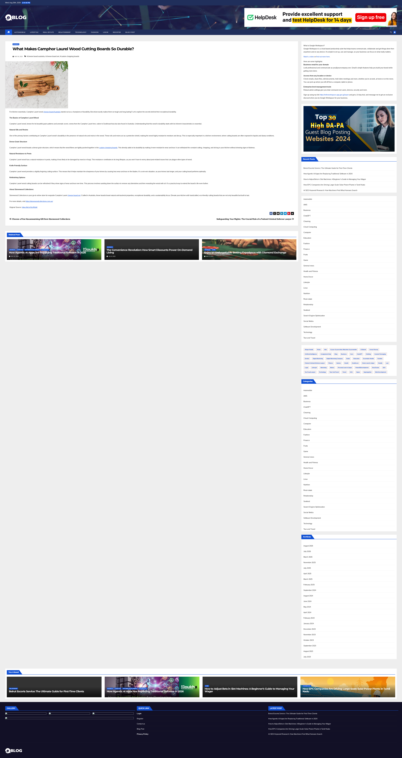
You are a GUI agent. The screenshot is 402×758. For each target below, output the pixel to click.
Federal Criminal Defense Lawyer (315, 363)
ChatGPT (307, 216)
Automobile (19, 32)
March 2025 (307, 579)
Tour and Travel (309, 338)
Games (338, 363)
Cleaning (307, 221)
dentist (307, 358)
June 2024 (307, 601)
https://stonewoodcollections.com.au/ (39, 201)
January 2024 (308, 623)
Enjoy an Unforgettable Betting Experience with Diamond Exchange (245, 252)
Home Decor (308, 277)
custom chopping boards (108, 148)
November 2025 (309, 562)
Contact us (141, 724)
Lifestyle (34, 32)
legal (306, 367)
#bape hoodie (309, 349)
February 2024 (309, 618)
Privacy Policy (142, 734)
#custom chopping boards (69, 56)
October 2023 (308, 640)
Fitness (330, 363)
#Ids (325, 349)
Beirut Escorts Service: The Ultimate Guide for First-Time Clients (327, 168)
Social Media (308, 321)
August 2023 (308, 651)
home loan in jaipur (368, 363)
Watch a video (308, 57)
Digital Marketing (318, 358)
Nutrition (306, 293)
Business (16, 44)
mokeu (332, 367)
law (387, 363)
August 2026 (308, 546)
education (356, 358)
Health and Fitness (310, 271)
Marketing (324, 367)
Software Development (32, 249)
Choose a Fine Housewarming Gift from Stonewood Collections (40, 219)
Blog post (130, 32)
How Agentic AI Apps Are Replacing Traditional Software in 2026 (47, 252)
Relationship (64, 32)
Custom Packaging (380, 354)
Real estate (48, 32)
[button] (391, 32)
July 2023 (307, 657)
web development (380, 372)
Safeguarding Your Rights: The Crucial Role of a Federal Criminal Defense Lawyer (254, 219)
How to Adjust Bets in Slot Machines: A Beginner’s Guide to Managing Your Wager (334, 179)
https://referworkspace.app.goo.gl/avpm (334, 95)
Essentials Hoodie (368, 358)
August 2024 (308, 596)
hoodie (380, 363)
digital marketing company (335, 358)
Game (213, 249)
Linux (305, 288)
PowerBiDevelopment (362, 367)
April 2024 (307, 612)
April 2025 (307, 573)
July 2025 (307, 568)
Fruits (305, 255)
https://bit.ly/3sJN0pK (29, 207)
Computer (20, 249)
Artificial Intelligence (311, 354)
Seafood (306, 310)
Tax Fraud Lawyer (310, 372)
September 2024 (309, 590)
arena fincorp (374, 349)
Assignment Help (326, 354)
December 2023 (309, 629)
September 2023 (309, 646)
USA (351, 372)
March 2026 (307, 557)
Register (117, 32)
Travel (344, 372)
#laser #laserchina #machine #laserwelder (343, 349)
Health (346, 363)
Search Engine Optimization (314, 316)
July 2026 (307, 551)
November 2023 (309, 635)
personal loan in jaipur (345, 367)
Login (105, 32)
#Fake (319, 349)
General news (308, 266)
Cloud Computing (310, 227)
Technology (80, 32)
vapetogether (368, 372)
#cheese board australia (36, 56)
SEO (384, 367)
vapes (358, 372)
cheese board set (74, 195)
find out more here (323, 57)
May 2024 (307, 607)
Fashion (95, 32)
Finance (306, 249)
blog (336, 354)
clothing (368, 354)
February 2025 (309, 585)
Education (307, 238)
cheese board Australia (52, 112)
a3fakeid (363, 349)
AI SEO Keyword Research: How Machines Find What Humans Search (330, 190)
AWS (305, 205)
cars (351, 354)
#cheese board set (52, 56)
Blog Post (140, 729)
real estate (375, 367)
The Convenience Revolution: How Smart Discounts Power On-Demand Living (149, 251)
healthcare (355, 363)
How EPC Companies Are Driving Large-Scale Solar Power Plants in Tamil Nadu (334, 185)
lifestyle (314, 367)
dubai (348, 358)
